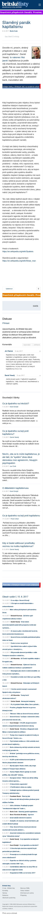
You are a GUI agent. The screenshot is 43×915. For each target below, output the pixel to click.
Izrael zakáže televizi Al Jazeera (21, 818)
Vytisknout (8, 289)
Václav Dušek (15, 701)
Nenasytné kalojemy (28, 701)
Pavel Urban (15, 519)
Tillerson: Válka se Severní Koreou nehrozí (24, 714)
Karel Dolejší (14, 407)
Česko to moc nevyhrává (19, 643)
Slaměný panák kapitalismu (28, 811)
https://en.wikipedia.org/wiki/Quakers (17, 251)
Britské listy (18, 5)
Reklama (5, 895)
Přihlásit (5, 323)
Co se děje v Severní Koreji (20, 600)
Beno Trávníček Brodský (18, 814)
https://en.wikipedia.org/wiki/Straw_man (19, 260)
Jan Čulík (13, 466)
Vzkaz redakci (24, 890)
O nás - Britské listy (8, 888)
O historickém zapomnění (18, 784)
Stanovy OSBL (25, 888)
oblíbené (37, 345)
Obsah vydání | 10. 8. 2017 (15, 596)
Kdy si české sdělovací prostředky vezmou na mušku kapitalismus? (18, 544)
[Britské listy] (21, 86)
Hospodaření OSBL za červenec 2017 (22, 873)
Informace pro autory (27, 893)
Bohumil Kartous (16, 616)
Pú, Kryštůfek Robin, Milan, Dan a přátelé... (25, 704)
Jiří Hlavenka (15, 658)
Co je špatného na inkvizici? (15, 403)
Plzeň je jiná (26, 796)
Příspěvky (23, 895)
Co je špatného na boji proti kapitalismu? (15, 432)
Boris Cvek (14, 31)
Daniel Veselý (10, 375)
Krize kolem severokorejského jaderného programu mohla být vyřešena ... (19, 625)
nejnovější (27, 345)
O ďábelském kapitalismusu (15, 487)
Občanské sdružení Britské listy (25, 904)
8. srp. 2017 (19, 351)
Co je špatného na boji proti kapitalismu (21, 515)
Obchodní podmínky (8, 898)
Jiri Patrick (9, 351)
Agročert (31, 814)
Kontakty (5, 890)
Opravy (4, 893)
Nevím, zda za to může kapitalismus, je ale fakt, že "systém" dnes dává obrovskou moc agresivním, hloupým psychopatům (21, 458)
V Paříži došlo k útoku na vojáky (20, 787)
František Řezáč (15, 796)
